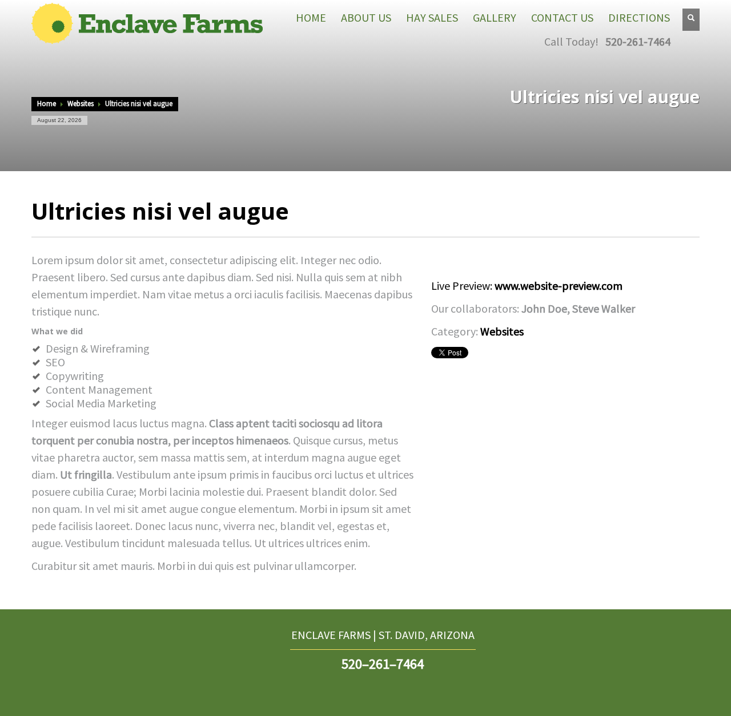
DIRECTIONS (639, 17)
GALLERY (494, 17)
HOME (311, 17)
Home (46, 103)
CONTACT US (562, 17)
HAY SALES (432, 17)
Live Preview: (526, 285)
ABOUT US (366, 17)
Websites (80, 103)
